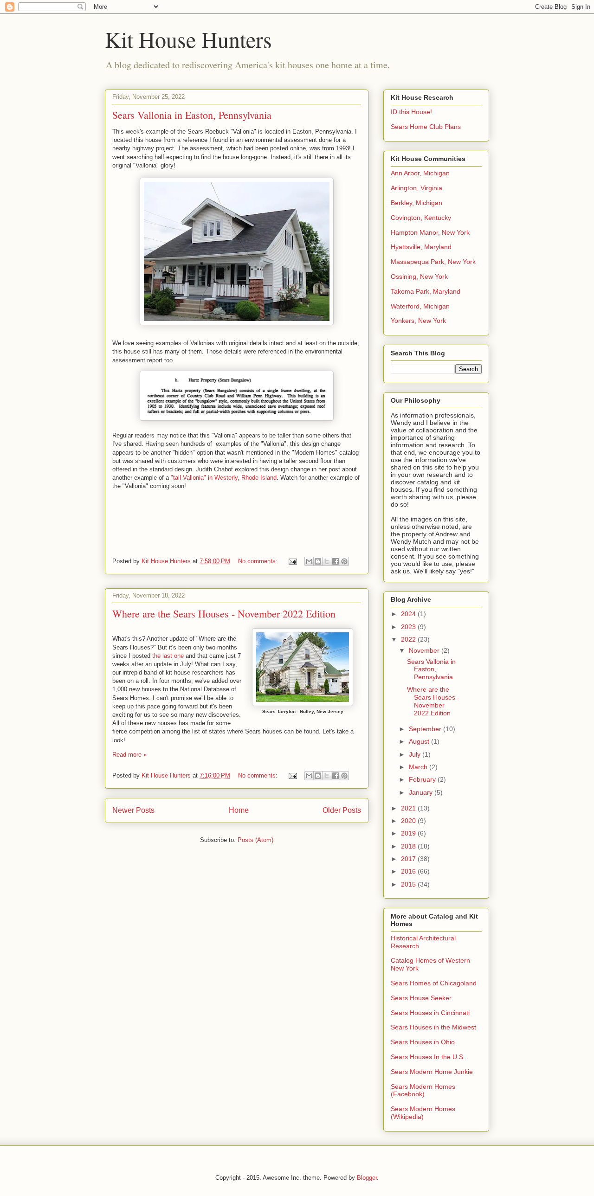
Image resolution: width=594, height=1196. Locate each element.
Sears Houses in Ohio (423, 1042)
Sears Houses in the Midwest (433, 1027)
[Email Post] (292, 561)
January (421, 792)
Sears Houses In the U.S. (428, 1057)
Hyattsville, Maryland (421, 247)
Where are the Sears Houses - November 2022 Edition (224, 613)
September (426, 729)
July (415, 754)
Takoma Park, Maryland (425, 291)
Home (239, 810)
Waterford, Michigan (420, 306)
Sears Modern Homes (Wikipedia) (423, 1112)
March (419, 767)
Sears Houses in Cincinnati (430, 1012)
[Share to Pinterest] (344, 561)
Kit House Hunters (188, 39)
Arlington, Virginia (416, 188)
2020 (409, 820)
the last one (168, 655)
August (420, 741)
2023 (409, 626)
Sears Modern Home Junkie (432, 1071)
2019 (409, 833)
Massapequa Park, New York (433, 261)
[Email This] (309, 561)
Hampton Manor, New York (430, 232)
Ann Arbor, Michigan (420, 173)
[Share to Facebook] (335, 561)
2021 (409, 808)
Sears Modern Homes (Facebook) (423, 1090)
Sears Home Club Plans (426, 126)
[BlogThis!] (318, 561)
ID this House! (411, 112)
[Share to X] (326, 561)
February (423, 779)
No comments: (258, 561)
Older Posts (342, 810)
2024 (409, 613)
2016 (409, 871)
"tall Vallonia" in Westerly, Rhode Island (224, 477)
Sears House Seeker (421, 998)
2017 (409, 858)
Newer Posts (133, 810)
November (425, 650)
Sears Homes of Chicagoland (434, 983)
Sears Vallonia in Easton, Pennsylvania (191, 115)
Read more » (129, 754)
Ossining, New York (419, 276)
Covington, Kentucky (421, 217)
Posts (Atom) (255, 839)
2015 (409, 884)
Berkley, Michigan (416, 202)
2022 (409, 639)
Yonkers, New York (418, 320)
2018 (409, 846)
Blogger (367, 1177)
